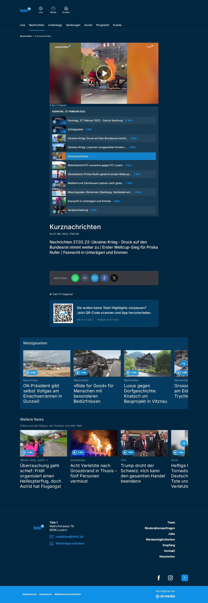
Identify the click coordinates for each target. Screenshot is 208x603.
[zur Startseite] (25, 10)
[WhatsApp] (75, 278)
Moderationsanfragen (160, 528)
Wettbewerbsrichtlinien (68, 594)
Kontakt (169, 551)
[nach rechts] (183, 363)
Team (171, 522)
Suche (88, 25)
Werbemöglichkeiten (160, 539)
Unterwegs (55, 25)
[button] (85, 278)
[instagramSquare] (170, 578)
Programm (102, 25)
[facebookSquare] (159, 578)
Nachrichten (37, 25)
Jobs (171, 533)
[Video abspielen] (104, 73)
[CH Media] (165, 596)
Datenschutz (30, 594)
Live (22, 25)
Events (117, 25)
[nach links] (24, 363)
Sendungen (73, 25)
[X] (114, 278)
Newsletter (167, 556)
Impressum (45, 594)
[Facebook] (104, 278)
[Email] (95, 278)
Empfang (169, 545)
